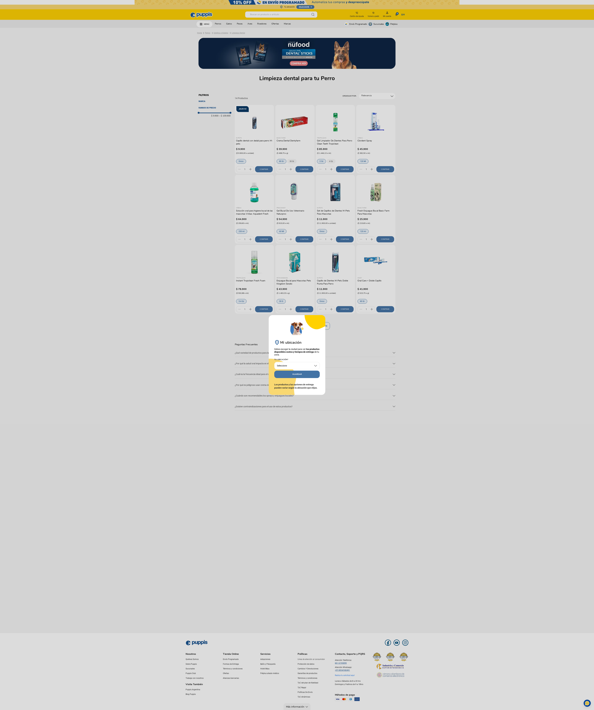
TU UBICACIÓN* (281, 360)
